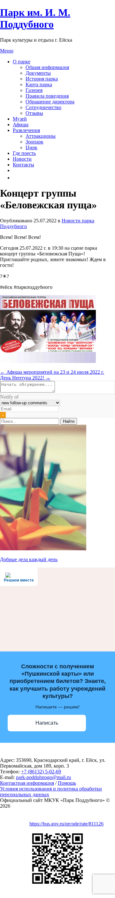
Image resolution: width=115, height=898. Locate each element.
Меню (6, 50)
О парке (21, 61)
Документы (38, 73)
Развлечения (26, 130)
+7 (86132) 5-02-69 (41, 771)
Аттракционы (41, 136)
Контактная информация (27, 783)
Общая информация (47, 67)
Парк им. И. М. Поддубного (35, 18)
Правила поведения (47, 96)
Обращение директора (50, 101)
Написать (46, 723)
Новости (22, 159)
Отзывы (34, 113)
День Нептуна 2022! (25, 377)
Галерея (34, 90)
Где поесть (24, 153)
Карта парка (39, 84)
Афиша (20, 124)
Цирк (31, 147)
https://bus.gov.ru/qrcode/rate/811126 (66, 823)
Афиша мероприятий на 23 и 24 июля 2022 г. (52, 372)
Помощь (67, 783)
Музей (20, 119)
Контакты (23, 164)
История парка (42, 78)
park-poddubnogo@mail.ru (43, 777)
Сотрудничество (43, 107)
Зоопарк (34, 141)
